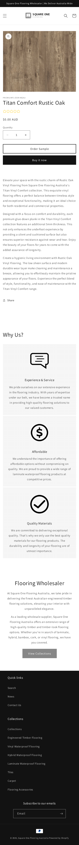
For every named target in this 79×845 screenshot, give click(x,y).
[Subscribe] (61, 813)
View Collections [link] (39, 653)
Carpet (12, 780)
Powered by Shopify (59, 838)
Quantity (7, 127)
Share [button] (10, 300)
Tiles (10, 772)
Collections (15, 729)
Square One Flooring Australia (33, 838)
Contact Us (14, 705)
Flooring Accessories (20, 789)
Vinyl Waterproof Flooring (24, 746)
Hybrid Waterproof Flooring (25, 755)
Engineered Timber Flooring (25, 737)
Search (12, 688)
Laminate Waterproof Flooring (26, 763)
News (11, 696)
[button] (5, 16)
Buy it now (39, 160)
